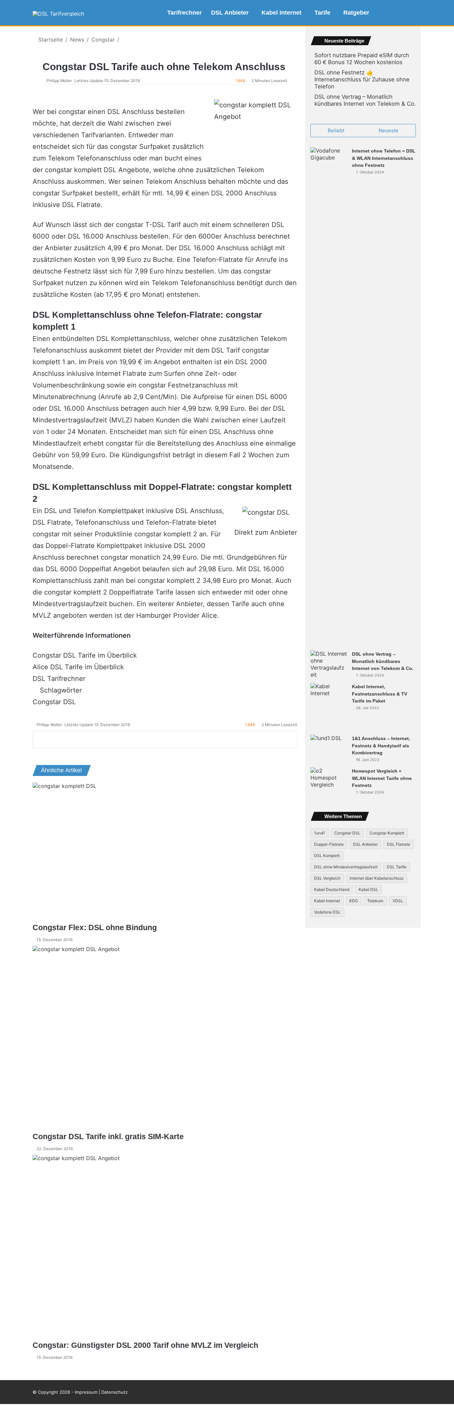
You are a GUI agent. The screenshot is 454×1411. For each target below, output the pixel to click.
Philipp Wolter (59, 80)
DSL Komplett (327, 855)
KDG (353, 900)
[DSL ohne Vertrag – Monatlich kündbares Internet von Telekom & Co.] (328, 664)
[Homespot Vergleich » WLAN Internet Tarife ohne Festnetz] (328, 779)
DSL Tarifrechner (59, 679)
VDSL (398, 900)
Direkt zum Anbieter (265, 532)
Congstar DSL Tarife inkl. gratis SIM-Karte (108, 1136)
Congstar (103, 39)
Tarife (322, 12)
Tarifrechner (184, 12)
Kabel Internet (281, 12)
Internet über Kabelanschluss (376, 878)
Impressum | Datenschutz (101, 1392)
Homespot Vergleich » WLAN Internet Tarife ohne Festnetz (382, 778)
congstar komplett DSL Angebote (97, 170)
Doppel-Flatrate (70, 546)
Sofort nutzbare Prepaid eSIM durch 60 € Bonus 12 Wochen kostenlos (361, 58)
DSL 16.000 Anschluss (103, 236)
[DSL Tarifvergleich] (58, 14)
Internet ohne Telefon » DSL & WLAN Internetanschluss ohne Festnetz (383, 158)
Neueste (388, 130)
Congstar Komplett (387, 832)
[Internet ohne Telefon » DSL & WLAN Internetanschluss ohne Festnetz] (328, 396)
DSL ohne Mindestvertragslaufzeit (346, 866)
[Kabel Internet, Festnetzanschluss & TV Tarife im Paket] (328, 706)
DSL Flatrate (398, 844)
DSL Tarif (225, 350)
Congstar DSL (54, 702)
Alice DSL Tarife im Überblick (78, 667)
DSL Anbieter (230, 12)
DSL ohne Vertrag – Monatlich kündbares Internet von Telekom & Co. (365, 100)
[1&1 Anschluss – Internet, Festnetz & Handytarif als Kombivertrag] (328, 744)
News (77, 39)
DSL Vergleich (327, 878)
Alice (209, 615)
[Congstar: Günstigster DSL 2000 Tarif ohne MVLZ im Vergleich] (165, 1247)
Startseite (50, 39)
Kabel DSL (368, 889)
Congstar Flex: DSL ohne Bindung (95, 927)
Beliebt (336, 130)
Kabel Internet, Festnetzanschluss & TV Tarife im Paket (379, 694)
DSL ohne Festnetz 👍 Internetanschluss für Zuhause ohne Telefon (361, 79)
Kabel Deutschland (331, 889)
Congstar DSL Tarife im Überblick (85, 655)
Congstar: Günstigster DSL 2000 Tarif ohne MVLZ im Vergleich (145, 1345)
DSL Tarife (396, 866)
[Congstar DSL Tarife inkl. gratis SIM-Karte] (165, 1038)
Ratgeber (356, 12)
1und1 (319, 832)
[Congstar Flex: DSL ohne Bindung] (165, 852)
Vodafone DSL (327, 912)
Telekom (375, 900)
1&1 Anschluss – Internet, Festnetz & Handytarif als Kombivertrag (381, 745)
